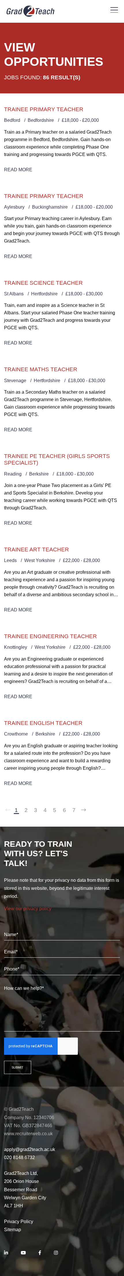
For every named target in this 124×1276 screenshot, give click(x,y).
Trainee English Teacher (43, 723)
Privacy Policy (18, 1221)
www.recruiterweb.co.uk (28, 1133)
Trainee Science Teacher (43, 283)
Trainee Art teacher (36, 549)
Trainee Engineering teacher (50, 636)
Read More (18, 169)
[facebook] (39, 1253)
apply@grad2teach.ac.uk (29, 1149)
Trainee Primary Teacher (43, 109)
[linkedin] (6, 1253)
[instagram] (56, 1253)
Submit (17, 1067)
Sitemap (12, 1229)
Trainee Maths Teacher (40, 369)
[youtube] (23, 1253)
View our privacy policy (27, 908)
